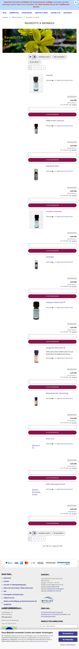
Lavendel (49, 75)
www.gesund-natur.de (54, 591)
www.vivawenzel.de (53, 587)
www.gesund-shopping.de (55, 589)
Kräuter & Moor (41, 13)
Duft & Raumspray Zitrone (55, 484)
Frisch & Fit (50, 439)
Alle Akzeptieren (68, 633)
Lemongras (50, 257)
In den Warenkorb (52, 114)
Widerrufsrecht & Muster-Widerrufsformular (18, 588)
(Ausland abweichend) (66, 80)
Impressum (7, 578)
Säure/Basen (27, 13)
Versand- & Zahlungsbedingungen (15, 585)
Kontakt (6, 581)
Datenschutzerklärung (41, 641)
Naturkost (68, 13)
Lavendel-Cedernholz (54, 211)
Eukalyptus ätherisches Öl (55, 302)
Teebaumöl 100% (52, 166)
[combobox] (44, 57)
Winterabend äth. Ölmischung (57, 393)
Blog (4, 13)
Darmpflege (14, 13)
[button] (30, 57)
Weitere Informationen (67, 645)
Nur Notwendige (68, 640)
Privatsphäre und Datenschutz (13, 594)
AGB (5, 591)
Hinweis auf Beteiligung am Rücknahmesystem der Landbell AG (20, 602)
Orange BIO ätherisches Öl (55, 348)
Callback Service (9, 598)
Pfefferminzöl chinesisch (55, 121)
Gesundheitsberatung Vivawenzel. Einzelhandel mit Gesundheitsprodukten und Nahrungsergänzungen (55, 614)
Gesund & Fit (55, 13)
